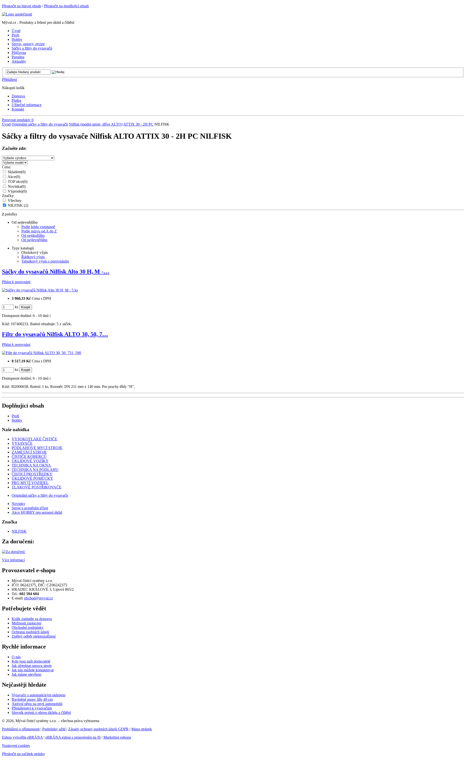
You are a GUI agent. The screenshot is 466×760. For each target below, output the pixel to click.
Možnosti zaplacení (26, 623)
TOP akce (17, 181)
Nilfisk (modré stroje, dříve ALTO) (96, 124)
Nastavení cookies (16, 745)
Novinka (16, 186)
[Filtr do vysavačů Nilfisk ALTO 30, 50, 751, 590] (41, 353)
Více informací (13, 560)
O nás (16, 657)
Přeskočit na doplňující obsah (66, 6)
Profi (15, 416)
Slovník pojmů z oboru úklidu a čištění (41, 712)
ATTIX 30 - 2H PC (138, 124)
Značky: (8, 196)
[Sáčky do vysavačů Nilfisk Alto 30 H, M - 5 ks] (40, 290)
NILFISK (18, 205)
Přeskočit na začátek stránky (23, 754)
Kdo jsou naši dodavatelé (31, 661)
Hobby (17, 420)
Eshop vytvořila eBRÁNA (22, 737)
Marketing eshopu (117, 737)
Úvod (6, 124)
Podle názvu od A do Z (39, 231)
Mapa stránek (141, 729)
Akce (14, 177)
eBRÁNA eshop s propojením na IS (73, 737)
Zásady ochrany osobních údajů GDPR (98, 729)
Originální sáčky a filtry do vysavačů (40, 124)
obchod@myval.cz (38, 598)
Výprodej (17, 191)
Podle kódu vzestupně (38, 227)
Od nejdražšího (33, 235)
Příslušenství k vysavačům (32, 708)
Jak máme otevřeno (26, 674)
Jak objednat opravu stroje (32, 666)
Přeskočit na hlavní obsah (21, 6)
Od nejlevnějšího (34, 240)
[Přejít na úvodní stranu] (17, 14)
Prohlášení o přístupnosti (21, 729)
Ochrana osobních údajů (30, 632)
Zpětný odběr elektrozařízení (34, 636)
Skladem (16, 172)
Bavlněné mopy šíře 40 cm (32, 699)
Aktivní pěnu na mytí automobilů (37, 704)
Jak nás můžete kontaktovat (33, 670)
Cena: (6, 167)
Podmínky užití (54, 729)
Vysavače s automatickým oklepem (38, 695)
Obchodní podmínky (27, 627)
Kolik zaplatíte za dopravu (32, 619)
